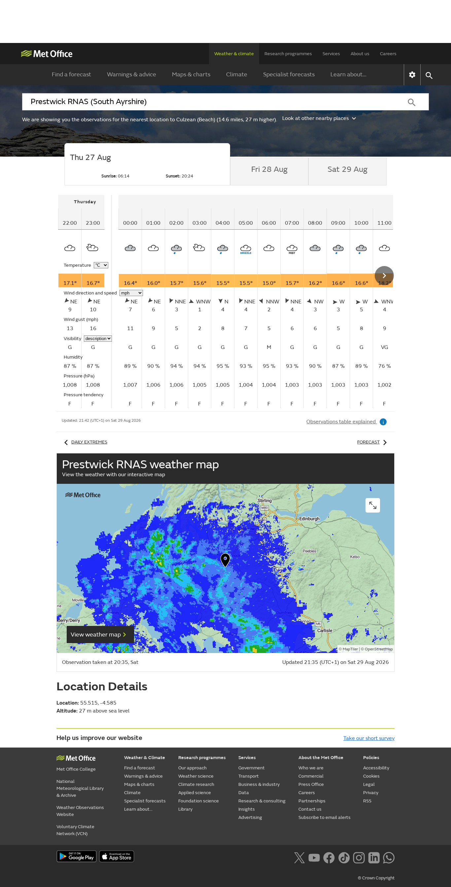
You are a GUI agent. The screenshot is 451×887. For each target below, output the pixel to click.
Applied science (194, 792)
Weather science (196, 776)
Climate (236, 74)
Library (185, 809)
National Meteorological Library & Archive (80, 788)
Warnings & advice (131, 74)
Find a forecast (71, 74)
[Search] (412, 102)
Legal (369, 784)
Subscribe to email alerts (324, 817)
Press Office (311, 784)
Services (331, 54)
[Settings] (412, 74)
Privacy (370, 792)
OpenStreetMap (379, 649)
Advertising (250, 817)
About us (360, 54)
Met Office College (76, 769)
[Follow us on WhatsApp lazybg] (389, 857)
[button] (225, 561)
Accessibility (376, 768)
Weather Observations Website (80, 811)
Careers (388, 54)
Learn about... (348, 74)
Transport (248, 776)
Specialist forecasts (289, 74)
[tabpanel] (85, 301)
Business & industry (259, 784)
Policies (371, 757)
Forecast (368, 442)
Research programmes (288, 54)
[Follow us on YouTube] (314, 857)
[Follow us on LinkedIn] (374, 857)
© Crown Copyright (376, 878)
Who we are (311, 768)
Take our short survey (369, 738)
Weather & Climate (144, 757)
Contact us (310, 809)
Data (243, 792)
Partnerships (312, 801)
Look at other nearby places (315, 118)
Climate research (196, 784)
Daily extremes (89, 442)
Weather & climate (234, 54)
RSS (367, 801)
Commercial (311, 776)
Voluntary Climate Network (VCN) (75, 830)
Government (251, 768)
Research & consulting (262, 801)
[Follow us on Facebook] (329, 857)
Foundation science (198, 801)
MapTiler (350, 649)
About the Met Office (320, 757)
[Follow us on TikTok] (344, 857)
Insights (246, 809)
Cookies (371, 776)
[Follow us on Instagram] (358, 857)
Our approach (192, 768)
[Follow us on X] (299, 857)
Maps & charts (191, 74)
